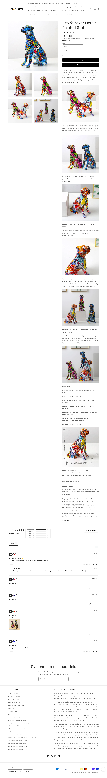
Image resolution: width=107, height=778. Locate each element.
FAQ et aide (11, 708)
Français (27, 771)
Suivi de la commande (14, 699)
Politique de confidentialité (15, 726)
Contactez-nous (12, 711)
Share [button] (12, 564)
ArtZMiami (76, 772)
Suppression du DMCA (14, 734)
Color (63, 43)
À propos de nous (13, 693)
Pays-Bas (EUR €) (14, 771)
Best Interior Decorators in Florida (18, 746)
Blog (9, 714)
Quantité (64, 50)
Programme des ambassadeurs (17, 720)
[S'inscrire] (66, 679)
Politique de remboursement (16, 705)
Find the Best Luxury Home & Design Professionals (22, 737)
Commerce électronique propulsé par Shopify (89, 772)
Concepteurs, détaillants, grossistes (18, 723)
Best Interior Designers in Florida (17, 740)
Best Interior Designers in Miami (17, 743)
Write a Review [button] (92, 530)
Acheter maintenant (81, 65)
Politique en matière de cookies (17, 729)
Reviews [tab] (12, 543)
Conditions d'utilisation (14, 731)
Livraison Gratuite (67, 40)
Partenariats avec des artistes (16, 717)
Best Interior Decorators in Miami (17, 749)
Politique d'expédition (14, 702)
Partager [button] (66, 520)
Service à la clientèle (14, 696)
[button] (77, 10)
